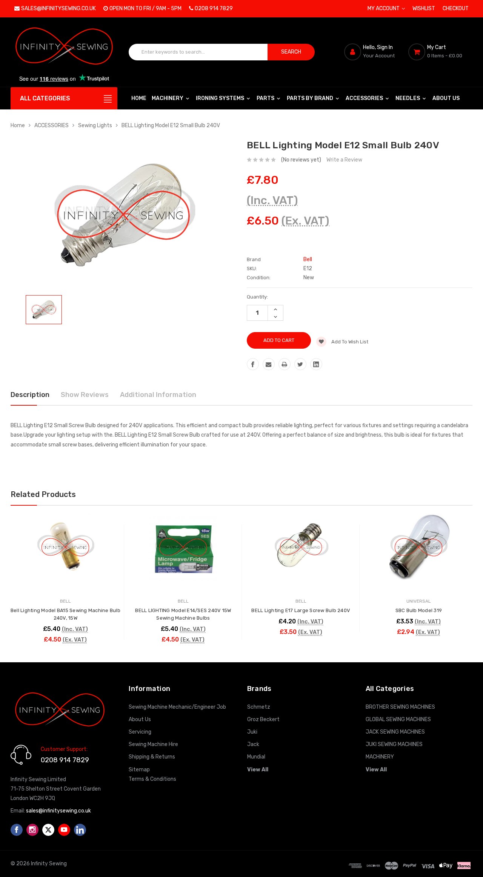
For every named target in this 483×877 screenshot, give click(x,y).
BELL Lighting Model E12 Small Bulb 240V (171, 125)
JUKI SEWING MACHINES (394, 744)
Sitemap (139, 769)
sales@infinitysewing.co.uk (58, 8)
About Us (446, 98)
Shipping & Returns (152, 757)
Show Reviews (85, 395)
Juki (252, 732)
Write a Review (344, 160)
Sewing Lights (95, 125)
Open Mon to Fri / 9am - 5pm (145, 8)
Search (291, 52)
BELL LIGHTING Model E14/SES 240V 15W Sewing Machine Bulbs (183, 614)
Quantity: (257, 297)
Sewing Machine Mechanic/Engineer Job (177, 707)
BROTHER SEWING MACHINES (400, 707)
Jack (253, 744)
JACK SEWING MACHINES (395, 732)
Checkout (456, 8)
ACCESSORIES (365, 98)
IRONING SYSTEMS (220, 98)
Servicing (140, 732)
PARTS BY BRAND (310, 98)
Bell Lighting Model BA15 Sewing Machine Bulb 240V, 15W (65, 614)
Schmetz (258, 707)
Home (138, 98)
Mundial (256, 757)
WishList (423, 8)
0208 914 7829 (214, 8)
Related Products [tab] (43, 494)
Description (30, 395)
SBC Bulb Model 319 (418, 610)
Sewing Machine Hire (153, 744)
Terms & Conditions (152, 779)
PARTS (266, 98)
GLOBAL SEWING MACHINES (398, 719)
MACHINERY (168, 98)
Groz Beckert (263, 719)
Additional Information (158, 395)
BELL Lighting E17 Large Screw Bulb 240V (300, 610)
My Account (384, 8)
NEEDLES (408, 98)
